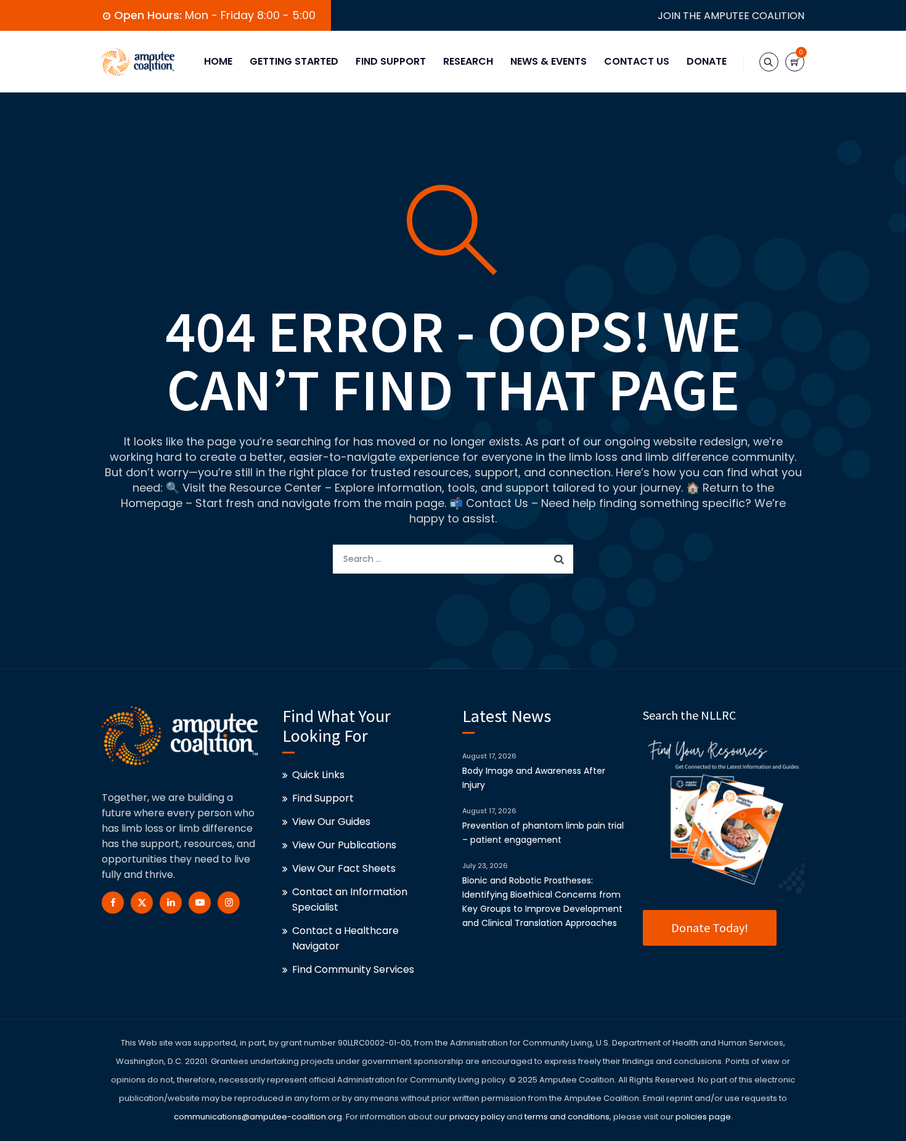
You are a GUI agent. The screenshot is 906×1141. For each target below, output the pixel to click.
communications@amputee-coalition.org (258, 1117)
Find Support (391, 61)
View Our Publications (344, 845)
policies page (703, 1117)
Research (468, 61)
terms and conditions (566, 1117)
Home (218, 61)
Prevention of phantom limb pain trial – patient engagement (543, 832)
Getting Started (294, 61)
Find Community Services (353, 969)
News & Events (548, 61)
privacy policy (477, 1117)
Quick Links (318, 775)
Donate (707, 61)
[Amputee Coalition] (138, 61)
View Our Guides (331, 821)
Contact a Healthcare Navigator (345, 938)
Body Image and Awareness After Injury (533, 778)
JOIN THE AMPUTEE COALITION (731, 16)
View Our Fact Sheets (344, 868)
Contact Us (636, 61)
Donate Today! (709, 927)
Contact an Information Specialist (349, 899)
